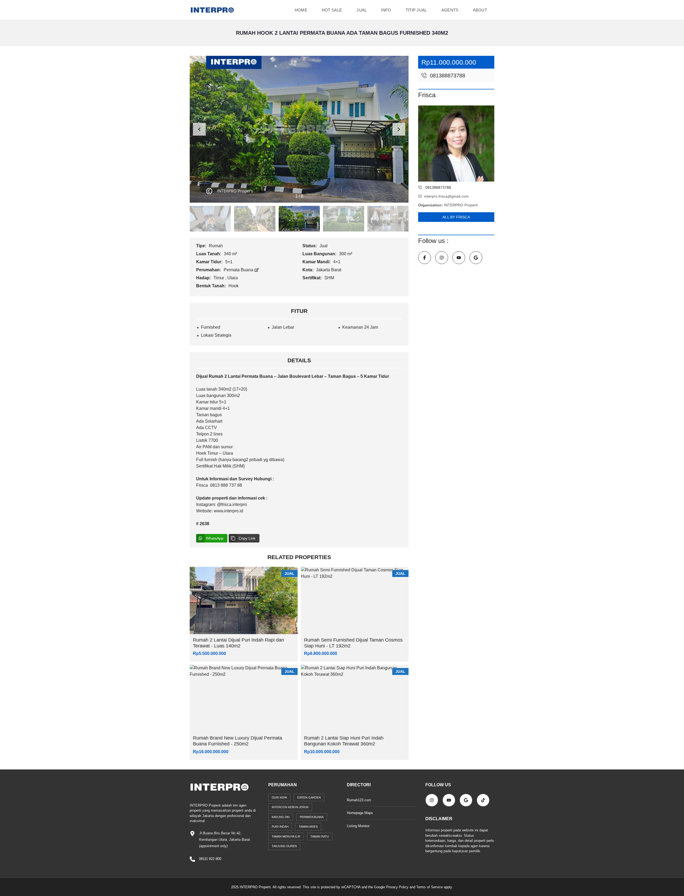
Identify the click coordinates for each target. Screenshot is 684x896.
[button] (398, 129)
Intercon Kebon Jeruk (290, 807)
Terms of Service (429, 887)
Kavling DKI (281, 817)
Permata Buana (239, 270)
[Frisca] (456, 143)
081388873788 (446, 75)
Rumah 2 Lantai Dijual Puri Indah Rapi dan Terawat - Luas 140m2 (238, 643)
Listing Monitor (358, 826)
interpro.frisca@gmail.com (446, 196)
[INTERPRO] (212, 10)
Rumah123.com (359, 800)
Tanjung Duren (284, 846)
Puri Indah (280, 826)
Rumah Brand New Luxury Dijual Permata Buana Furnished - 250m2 (237, 740)
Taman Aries (308, 826)
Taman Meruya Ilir (286, 836)
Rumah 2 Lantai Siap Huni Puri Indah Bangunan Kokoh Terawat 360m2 (343, 740)
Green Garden (309, 797)
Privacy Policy (397, 887)
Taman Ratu (319, 836)
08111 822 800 (210, 859)
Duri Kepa (279, 797)
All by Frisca (456, 217)
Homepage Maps (360, 813)
